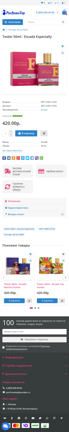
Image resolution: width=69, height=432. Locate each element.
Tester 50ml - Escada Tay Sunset (50, 286)
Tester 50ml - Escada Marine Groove (15, 286)
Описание (14, 201)
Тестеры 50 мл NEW (18, 29)
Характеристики (18, 207)
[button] (31, 308)
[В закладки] (62, 46)
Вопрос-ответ (35, 214)
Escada (44, 109)
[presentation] (3, 277)
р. (56, 2)
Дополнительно (16, 373)
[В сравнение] (62, 52)
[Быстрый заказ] (43, 133)
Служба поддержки (18, 365)
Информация (14, 357)
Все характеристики (12, 150)
